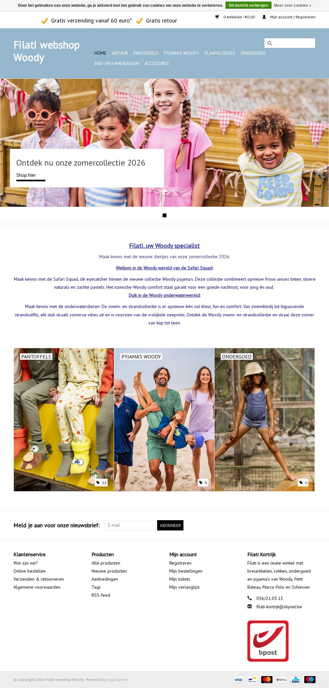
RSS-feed (101, 595)
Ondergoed (253, 53)
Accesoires (157, 63)
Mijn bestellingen (185, 571)
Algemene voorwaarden (36, 587)
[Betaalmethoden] (237, 679)
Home (100, 53)
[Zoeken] (269, 43)
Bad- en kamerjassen (116, 63)
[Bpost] (281, 641)
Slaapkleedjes (219, 53)
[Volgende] (316, 143)
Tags (96, 587)
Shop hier (26, 175)
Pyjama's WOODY (181, 53)
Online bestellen (29, 571)
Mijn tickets (179, 579)
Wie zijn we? (25, 563)
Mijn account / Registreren (292, 16)
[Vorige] (12, 143)
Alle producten (106, 563)
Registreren (180, 563)
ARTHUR (120, 53)
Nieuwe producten (109, 571)
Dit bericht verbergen (248, 5)
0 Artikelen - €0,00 (239, 16)
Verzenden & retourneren (38, 579)
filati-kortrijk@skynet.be (279, 607)
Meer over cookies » (292, 5)
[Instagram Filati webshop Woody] (30, 19)
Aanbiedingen (105, 579)
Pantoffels (145, 53)
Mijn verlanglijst (184, 587)
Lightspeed (118, 679)
